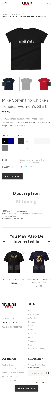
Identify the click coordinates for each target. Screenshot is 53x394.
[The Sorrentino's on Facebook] (30, 382)
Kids (30, 345)
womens (39, 162)
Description (26, 193)
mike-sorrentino (38, 160)
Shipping (26, 202)
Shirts (31, 326)
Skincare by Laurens (11, 376)
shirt (48, 160)
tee (34, 162)
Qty (36, 135)
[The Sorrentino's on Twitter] (37, 382)
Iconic (31, 310)
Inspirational (34, 314)
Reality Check (8, 365)
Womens (32, 341)
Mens (30, 337)
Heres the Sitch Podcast (13, 373)
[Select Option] (10, 267)
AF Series (32, 318)
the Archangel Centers (12, 369)
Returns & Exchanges (38, 349)
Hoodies (32, 329)
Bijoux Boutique (9, 380)
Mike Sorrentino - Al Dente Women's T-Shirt (39, 281)
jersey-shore (25, 160)
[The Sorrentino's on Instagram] (43, 382)
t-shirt (29, 162)
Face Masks (33, 333)
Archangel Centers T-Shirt (14, 279)
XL (27, 148)
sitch (22, 162)
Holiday (31, 322)
